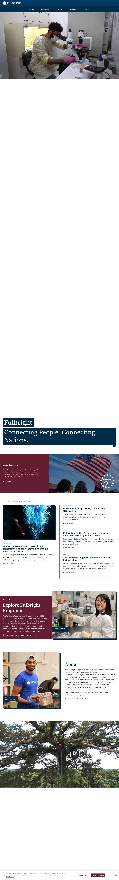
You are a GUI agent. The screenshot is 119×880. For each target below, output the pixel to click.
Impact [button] (31, 9)
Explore (8, 481)
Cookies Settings (83, 875)
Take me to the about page (78, 699)
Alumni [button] (59, 9)
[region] (59, 875)
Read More (8, 564)
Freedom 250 (45, 9)
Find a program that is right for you (20, 635)
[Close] (116, 875)
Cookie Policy (10, 877)
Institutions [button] (73, 9)
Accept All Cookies (98, 875)
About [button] (87, 9)
